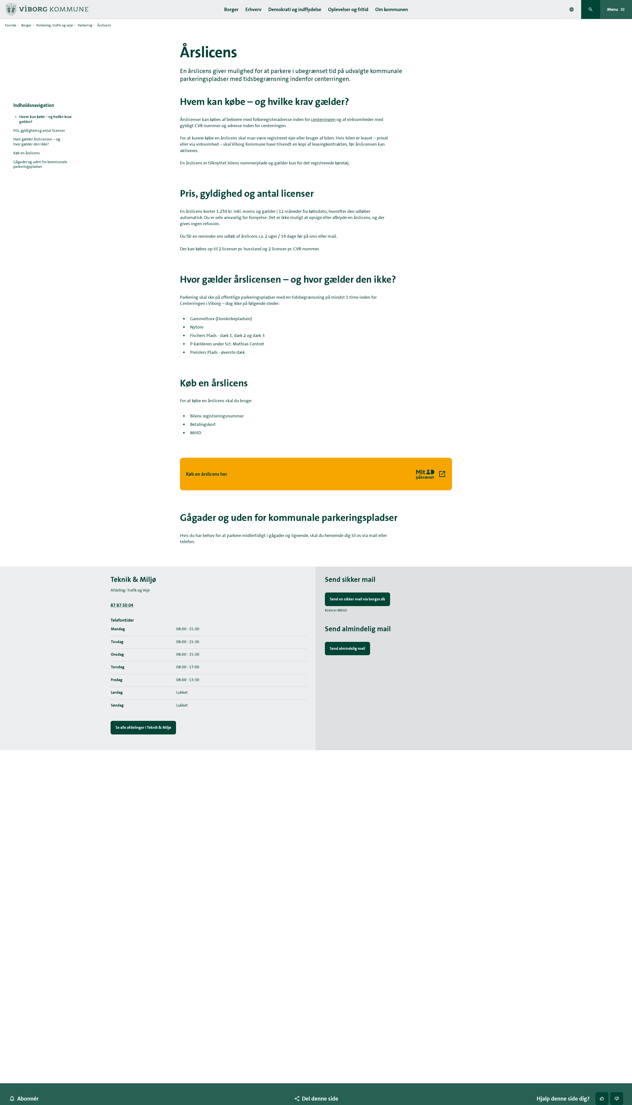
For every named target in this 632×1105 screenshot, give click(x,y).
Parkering (85, 25)
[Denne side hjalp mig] (601, 1098)
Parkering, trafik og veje (54, 25)
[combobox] (571, 9)
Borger (231, 9)
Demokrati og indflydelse (294, 9)
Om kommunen (391, 9)
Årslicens (104, 25)
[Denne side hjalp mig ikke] (616, 1098)
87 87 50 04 (122, 605)
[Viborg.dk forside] (46, 9)
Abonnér (28, 1098)
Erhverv (253, 9)
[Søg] (590, 9)
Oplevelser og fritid (348, 9)
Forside (10, 25)
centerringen (323, 119)
